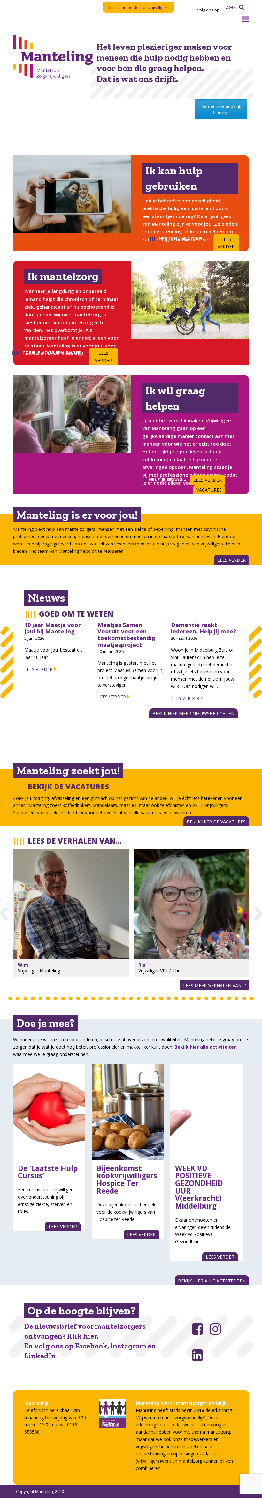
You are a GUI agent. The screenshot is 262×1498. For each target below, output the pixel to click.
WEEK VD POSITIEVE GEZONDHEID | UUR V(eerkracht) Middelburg (202, 1187)
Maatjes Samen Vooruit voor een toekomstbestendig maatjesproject (126, 634)
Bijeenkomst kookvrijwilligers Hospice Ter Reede (126, 1179)
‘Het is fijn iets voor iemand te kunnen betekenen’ (183, 905)
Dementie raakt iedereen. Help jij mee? (203, 628)
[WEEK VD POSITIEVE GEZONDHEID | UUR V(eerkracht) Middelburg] (206, 1112)
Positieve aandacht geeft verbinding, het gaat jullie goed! (64, 905)
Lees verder (38, 669)
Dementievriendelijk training (220, 109)
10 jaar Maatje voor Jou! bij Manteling (52, 628)
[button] (245, 19)
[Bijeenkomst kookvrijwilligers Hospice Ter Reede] (128, 1112)
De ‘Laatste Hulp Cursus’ (48, 1172)
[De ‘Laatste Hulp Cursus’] (49, 1112)
